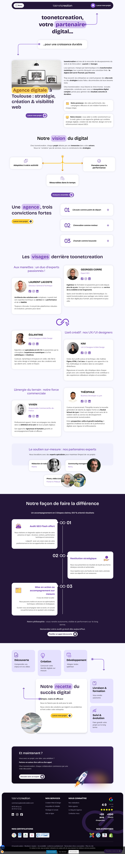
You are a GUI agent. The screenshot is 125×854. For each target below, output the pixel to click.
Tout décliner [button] (63, 852)
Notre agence (73, 806)
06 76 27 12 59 (16, 809)
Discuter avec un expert (29, 777)
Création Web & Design (53, 803)
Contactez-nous (74, 813)
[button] (2, 851)
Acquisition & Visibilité (52, 806)
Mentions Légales (30, 846)
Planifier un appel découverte (60, 634)
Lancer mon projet (103, 5)
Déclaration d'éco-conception (74, 846)
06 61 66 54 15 (17, 806)
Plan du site (89, 846)
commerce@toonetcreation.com (23, 803)
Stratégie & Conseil (51, 810)
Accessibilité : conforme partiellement (50, 846)
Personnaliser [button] (74, 852)
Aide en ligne (49, 813)
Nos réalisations (74, 803)
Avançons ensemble (60, 195)
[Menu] (19, 5)
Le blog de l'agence (75, 810)
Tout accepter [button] (51, 852)
